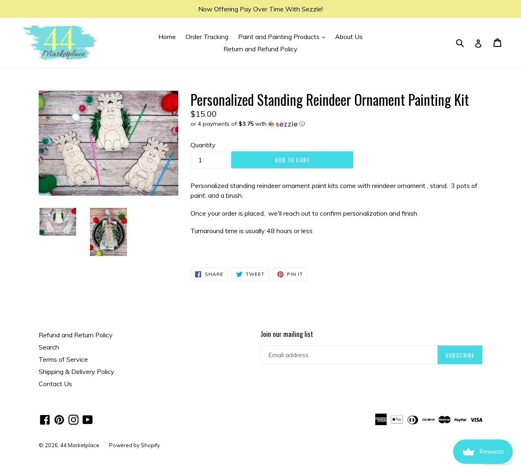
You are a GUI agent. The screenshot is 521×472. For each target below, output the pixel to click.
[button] (336, 124)
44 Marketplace (79, 445)
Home (167, 37)
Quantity (203, 145)
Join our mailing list (286, 334)
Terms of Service (63, 359)
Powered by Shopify (134, 445)
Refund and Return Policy (76, 335)
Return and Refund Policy (260, 49)
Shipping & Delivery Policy (76, 371)
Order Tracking (207, 37)
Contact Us (55, 384)
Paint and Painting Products (283, 36)
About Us (349, 37)
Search (49, 347)
